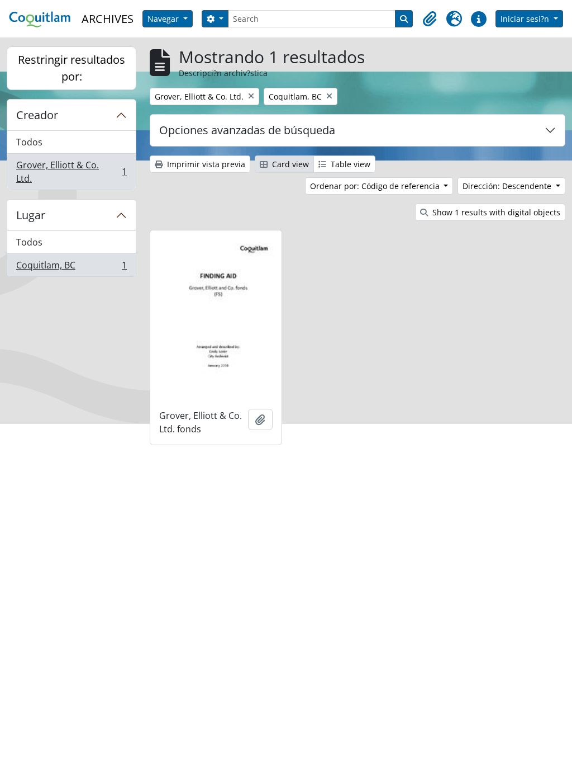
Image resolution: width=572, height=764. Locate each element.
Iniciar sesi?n (525, 18)
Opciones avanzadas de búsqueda (247, 130)
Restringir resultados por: (71, 68)
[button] (429, 19)
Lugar (30, 215)
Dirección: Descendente (508, 186)
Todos (29, 142)
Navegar (164, 18)
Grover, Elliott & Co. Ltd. (71, 172)
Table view (349, 164)
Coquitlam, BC (71, 267)
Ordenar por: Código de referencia (376, 186)
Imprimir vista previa (205, 164)
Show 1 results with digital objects (495, 212)
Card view (289, 164)
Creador (37, 114)
